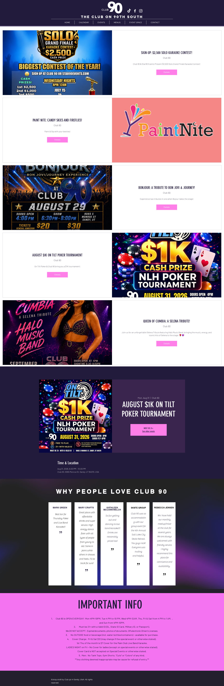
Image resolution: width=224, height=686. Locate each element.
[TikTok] (129, 11)
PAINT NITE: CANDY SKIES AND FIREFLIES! (57, 120)
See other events (148, 431)
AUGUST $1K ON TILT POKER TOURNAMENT (57, 255)
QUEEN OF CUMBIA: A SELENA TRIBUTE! (166, 321)
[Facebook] (135, 11)
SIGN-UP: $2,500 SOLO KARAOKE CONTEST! (166, 53)
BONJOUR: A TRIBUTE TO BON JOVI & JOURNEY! (166, 188)
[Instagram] (141, 11)
